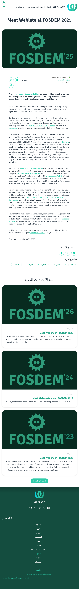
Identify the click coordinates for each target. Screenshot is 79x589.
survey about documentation (26, 94)
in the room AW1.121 (54, 176)
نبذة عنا (38, 558)
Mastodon (13, 128)
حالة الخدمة (39, 570)
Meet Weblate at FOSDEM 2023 (56, 458)
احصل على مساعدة (23, 7)
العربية (7, 518)
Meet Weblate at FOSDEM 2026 (56, 333)
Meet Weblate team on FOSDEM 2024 (53, 398)
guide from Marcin (37, 232)
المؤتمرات (61, 80)
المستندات (38, 562)
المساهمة (35, 7)
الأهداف (16, 264)
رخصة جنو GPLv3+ (31, 574)
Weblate (59, 7)
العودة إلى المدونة (39, 481)
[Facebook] (35, 507)
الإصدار (70, 264)
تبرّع (38, 541)
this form (65, 142)
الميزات (48, 7)
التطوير (43, 264)
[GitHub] (30, 507)
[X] (43, 507)
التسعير (42, 7)
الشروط (27, 578)
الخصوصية (21, 578)
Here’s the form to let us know (42, 125)
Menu (4, 7)
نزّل (38, 529)
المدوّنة (68, 80)
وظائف (38, 545)
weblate (39, 502)
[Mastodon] (39, 507)
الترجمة (30, 264)
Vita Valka (4, 578)
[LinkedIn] (48, 507)
